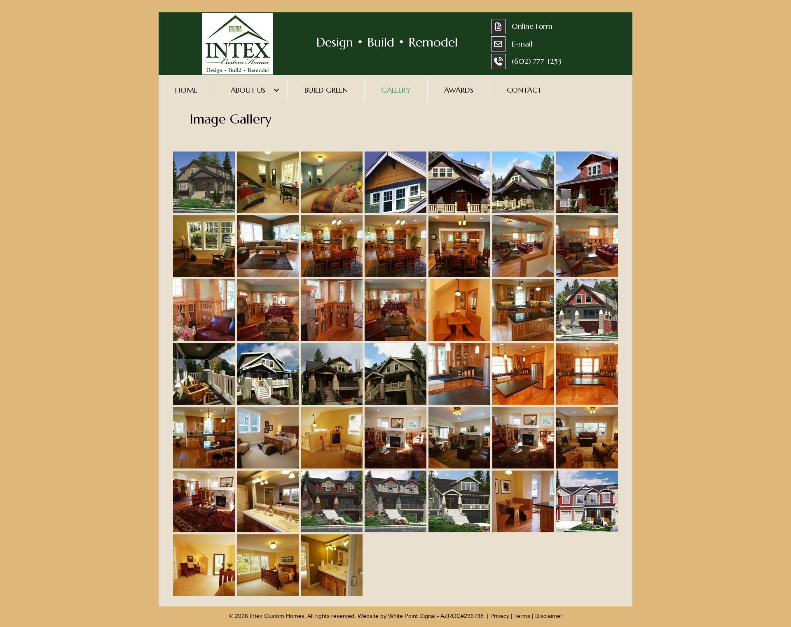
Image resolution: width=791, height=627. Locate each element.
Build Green (326, 90)
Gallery (396, 90)
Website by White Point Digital (396, 616)
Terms (522, 616)
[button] (276, 90)
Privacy (499, 616)
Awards (458, 90)
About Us (248, 90)
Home (186, 90)
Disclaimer (548, 616)
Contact (524, 90)
